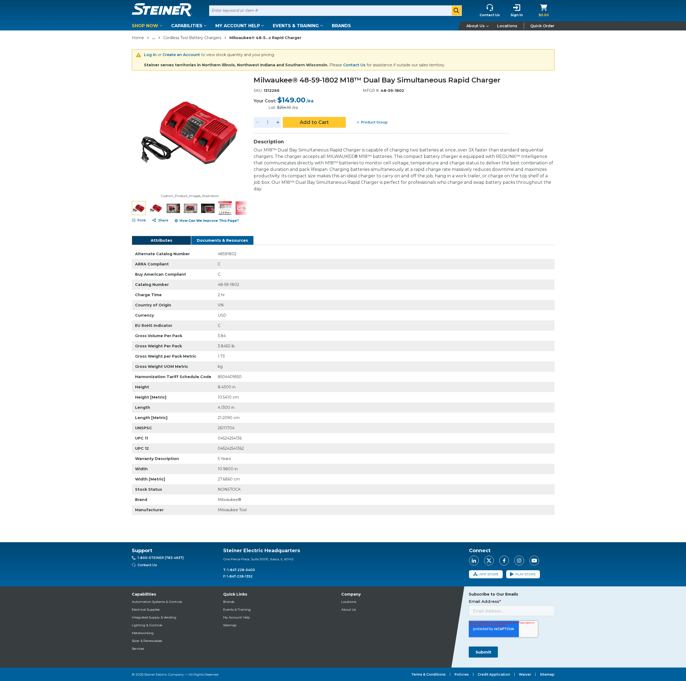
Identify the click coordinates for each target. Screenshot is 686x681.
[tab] (161, 240)
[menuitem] (148, 25)
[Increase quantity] (278, 122)
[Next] (244, 208)
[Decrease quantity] (257, 122)
